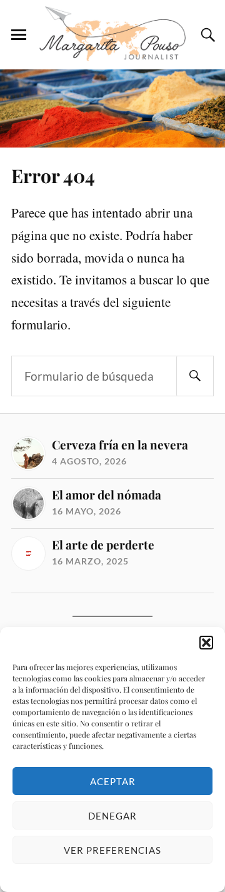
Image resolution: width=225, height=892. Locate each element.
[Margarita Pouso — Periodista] (112, 33)
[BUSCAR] (195, 376)
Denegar (112, 815)
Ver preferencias (112, 850)
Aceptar (113, 781)
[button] (206, 642)
